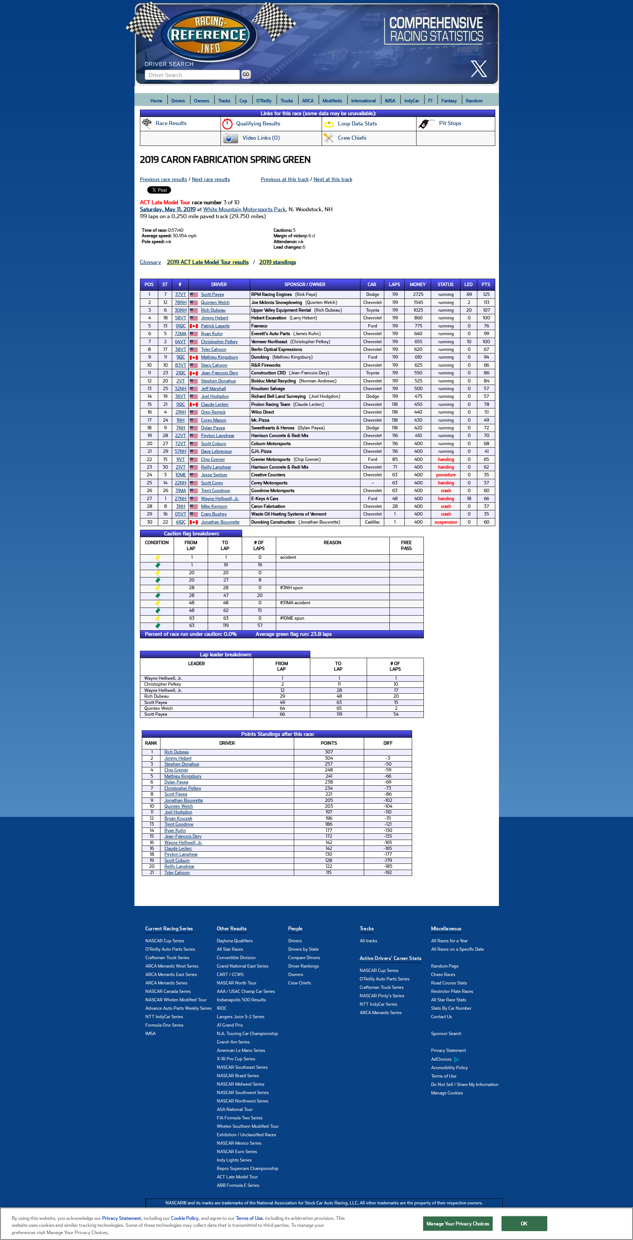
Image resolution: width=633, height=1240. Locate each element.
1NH (181, 420)
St (165, 284)
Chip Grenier (213, 459)
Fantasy (449, 100)
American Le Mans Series (241, 1050)
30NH (181, 310)
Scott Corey (212, 482)
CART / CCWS (230, 974)
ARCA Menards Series (166, 983)
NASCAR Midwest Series (240, 1084)
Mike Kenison (214, 506)
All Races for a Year (449, 940)
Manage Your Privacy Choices (458, 1223)
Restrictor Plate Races (452, 991)
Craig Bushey (214, 514)
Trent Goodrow (215, 490)
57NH (180, 451)
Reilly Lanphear (216, 467)
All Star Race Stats (448, 999)
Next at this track (333, 179)
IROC (222, 1008)
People (295, 928)
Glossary (150, 262)
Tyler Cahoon (213, 349)
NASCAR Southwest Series (243, 1092)
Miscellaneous (446, 928)
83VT (180, 365)
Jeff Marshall (213, 388)
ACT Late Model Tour (237, 1177)
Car (372, 284)
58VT (180, 317)
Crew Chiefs (299, 983)
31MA (180, 490)
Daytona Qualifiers (235, 940)
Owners (201, 100)
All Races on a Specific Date (457, 949)
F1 (430, 100)
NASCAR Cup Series (164, 940)
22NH (180, 482)
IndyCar (411, 100)
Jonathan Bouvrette (220, 522)
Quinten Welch (215, 302)
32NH (180, 388)
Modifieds (332, 100)
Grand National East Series (243, 966)
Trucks (287, 100)
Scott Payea (212, 294)
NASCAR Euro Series (237, 1151)
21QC (181, 372)
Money (418, 284)
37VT (180, 294)
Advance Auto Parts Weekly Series (178, 1008)
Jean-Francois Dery (219, 372)
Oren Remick (213, 412)
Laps (394, 284)
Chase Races (443, 974)
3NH (180, 506)
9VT (181, 459)
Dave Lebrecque (216, 451)
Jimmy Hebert (214, 317)
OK (524, 1223)
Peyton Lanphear (217, 435)
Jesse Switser (214, 474)
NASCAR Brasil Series (238, 1075)
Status (446, 284)
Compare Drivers (304, 957)
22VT (180, 435)
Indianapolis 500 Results (241, 999)
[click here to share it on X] (482, 68)
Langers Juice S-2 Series (240, 1016)
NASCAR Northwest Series (243, 1101)
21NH (180, 412)
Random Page (445, 966)
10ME (180, 474)
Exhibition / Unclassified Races (246, 1134)
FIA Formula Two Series (240, 1117)
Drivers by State (303, 949)
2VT (181, 381)
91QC (181, 326)
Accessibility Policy (449, 1067)
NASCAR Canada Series (168, 991)
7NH (180, 427)
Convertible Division (236, 957)
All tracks (368, 940)
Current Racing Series (169, 928)
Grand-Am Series (233, 1042)
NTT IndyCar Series (164, 1016)
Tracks (224, 100)
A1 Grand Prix (230, 1025)
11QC (180, 404)
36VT (180, 396)
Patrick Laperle (215, 326)
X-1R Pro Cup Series (236, 1058)
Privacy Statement (448, 1050)
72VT (180, 443)
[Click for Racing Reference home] (317, 43)
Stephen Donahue (218, 381)
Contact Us (441, 1016)
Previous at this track (285, 179)
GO (246, 74)
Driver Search (169, 64)
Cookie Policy (185, 1218)
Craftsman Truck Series (167, 957)
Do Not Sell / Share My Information (465, 1084)
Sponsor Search (446, 1033)
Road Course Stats (449, 983)
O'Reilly (263, 100)
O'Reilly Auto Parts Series (170, 949)
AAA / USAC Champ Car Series (246, 991)
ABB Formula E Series (238, 1185)
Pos (149, 284)
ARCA (308, 100)
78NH (181, 302)
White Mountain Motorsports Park (244, 209)
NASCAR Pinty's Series (382, 995)
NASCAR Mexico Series (239, 1143)
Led (468, 284)
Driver (219, 284)
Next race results (211, 179)
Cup (243, 100)
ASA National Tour (235, 1109)
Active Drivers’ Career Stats (391, 958)
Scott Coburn (213, 443)
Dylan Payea (213, 427)
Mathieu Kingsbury (219, 357)
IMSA (390, 100)
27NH (180, 498)
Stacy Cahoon (214, 365)
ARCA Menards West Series (172, 966)
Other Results (232, 928)
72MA (180, 333)
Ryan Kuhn (212, 333)
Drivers (178, 100)
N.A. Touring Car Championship (247, 1033)
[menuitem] (467, 1059)
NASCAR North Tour (236, 983)
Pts (486, 284)
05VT (180, 514)
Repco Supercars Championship (247, 1168)
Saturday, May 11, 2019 (168, 209)
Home (156, 100)
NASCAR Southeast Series (242, 1067)
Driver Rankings (303, 966)
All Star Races (230, 949)
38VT (180, 349)
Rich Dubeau (213, 310)
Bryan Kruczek (178, 818)
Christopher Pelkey (219, 341)
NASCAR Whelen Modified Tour (176, 999)
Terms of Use (443, 1076)
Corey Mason (213, 420)
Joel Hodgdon (215, 396)
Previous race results (163, 179)
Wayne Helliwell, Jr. (220, 498)
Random (474, 100)
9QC (181, 357)
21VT (181, 467)
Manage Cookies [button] (447, 1093)
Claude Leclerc (215, 404)
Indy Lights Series (234, 1160)
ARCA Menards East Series (171, 974)
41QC (181, 522)
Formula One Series (164, 1025)
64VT (180, 341)
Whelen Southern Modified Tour (248, 1126)
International (363, 100)
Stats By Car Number (451, 1008)
